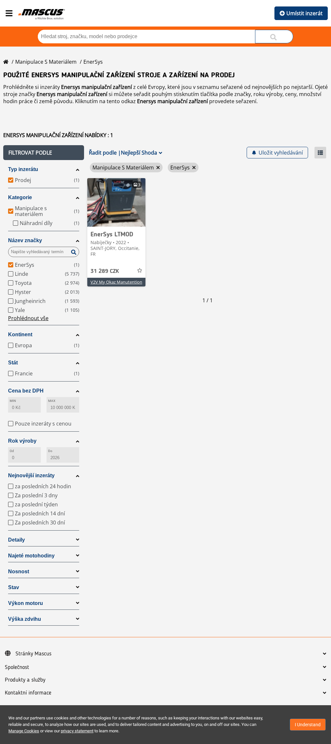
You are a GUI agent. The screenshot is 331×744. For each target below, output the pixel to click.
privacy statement (77, 730)
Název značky (25, 240)
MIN (13, 401)
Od (12, 451)
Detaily (16, 540)
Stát (13, 362)
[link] (116, 202)
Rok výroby (22, 441)
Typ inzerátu (23, 169)
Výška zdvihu (24, 619)
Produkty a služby (25, 680)
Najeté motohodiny (31, 555)
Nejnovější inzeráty (31, 475)
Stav (13, 587)
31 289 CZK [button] (105, 271)
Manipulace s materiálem (46, 61)
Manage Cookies (23, 730)
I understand (308, 724)
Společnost (17, 667)
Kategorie (20, 197)
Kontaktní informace (28, 693)
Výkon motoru (25, 603)
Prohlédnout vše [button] (28, 318)
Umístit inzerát (304, 13)
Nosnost (18, 571)
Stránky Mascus (33, 654)
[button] (43, 152)
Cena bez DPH (26, 391)
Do (50, 451)
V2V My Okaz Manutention (116, 282)
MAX (51, 401)
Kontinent (20, 334)
